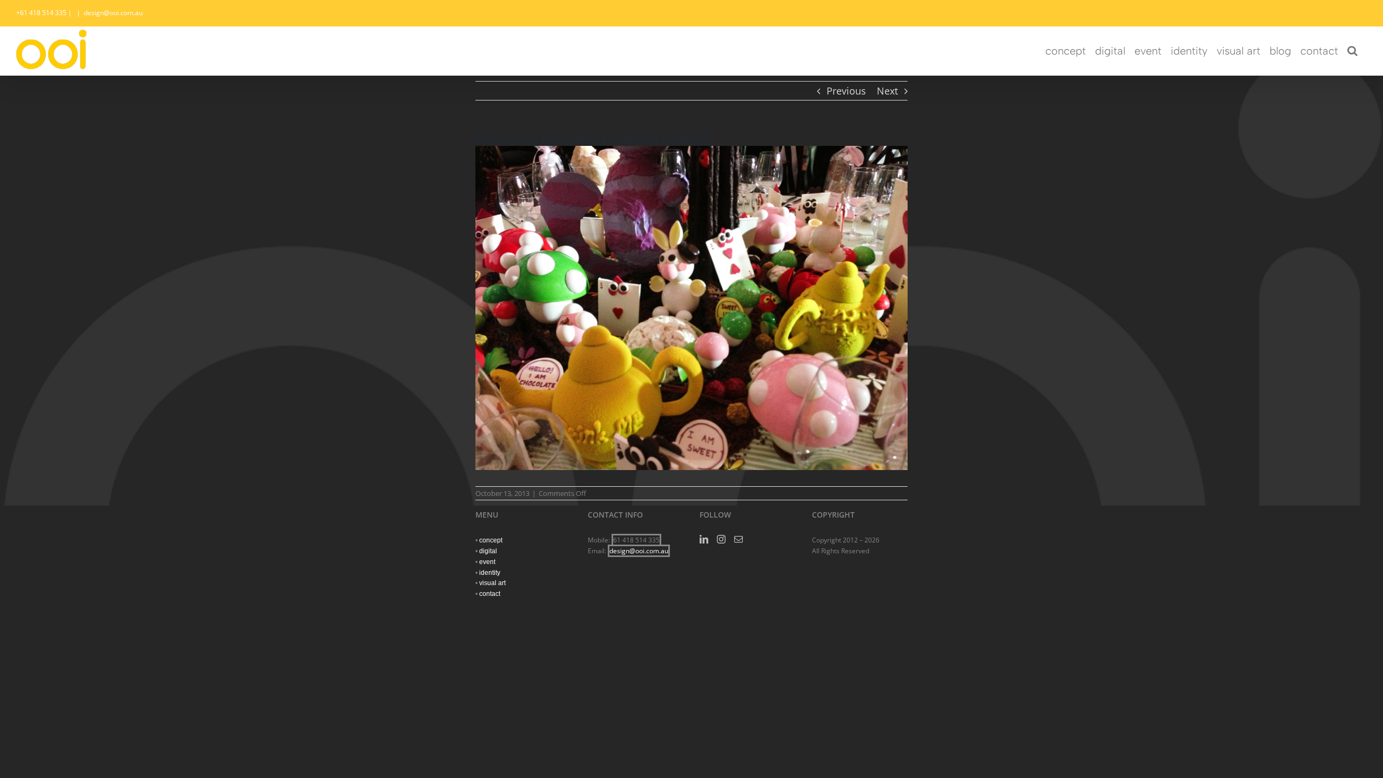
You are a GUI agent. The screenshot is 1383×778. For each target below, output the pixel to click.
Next (887, 90)
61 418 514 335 (636, 540)
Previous (846, 90)
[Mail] (738, 539)
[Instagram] (721, 539)
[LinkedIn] (704, 539)
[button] (1352, 50)
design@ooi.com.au (113, 12)
